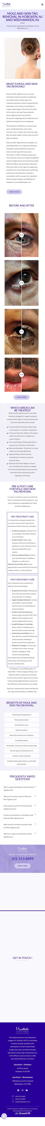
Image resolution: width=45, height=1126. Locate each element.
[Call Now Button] (4, 1116)
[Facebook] (18, 1090)
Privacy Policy (34, 1109)
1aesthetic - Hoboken (22, 1064)
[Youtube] (26, 1090)
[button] (21, 788)
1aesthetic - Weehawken (22, 1077)
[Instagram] (22, 1090)
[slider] (21, 235)
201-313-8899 (22, 859)
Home (23, 23)
